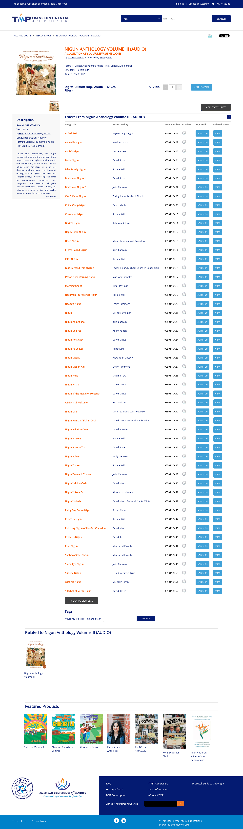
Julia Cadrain (120, 187)
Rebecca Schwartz (123, 223)
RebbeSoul (118, 348)
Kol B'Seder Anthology (141, 749)
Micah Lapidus (121, 241)
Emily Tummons (121, 303)
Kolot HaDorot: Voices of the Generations (199, 756)
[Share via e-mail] (210, 36)
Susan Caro (153, 267)
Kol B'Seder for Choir (171, 754)
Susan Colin (119, 510)
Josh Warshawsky (122, 277)
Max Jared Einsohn (123, 546)
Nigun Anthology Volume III (33, 675)
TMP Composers (158, 783)
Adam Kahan (120, 330)
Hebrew (42, 137)
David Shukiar (120, 429)
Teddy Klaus (119, 196)
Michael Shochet (136, 196)
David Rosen (119, 160)
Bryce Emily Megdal (123, 133)
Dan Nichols (119, 205)
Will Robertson (138, 241)
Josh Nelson (119, 402)
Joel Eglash (106, 57)
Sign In (180, 3)
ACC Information (158, 789)
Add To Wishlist (216, 107)
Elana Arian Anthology (113, 749)
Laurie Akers (119, 151)
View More (51, 196)
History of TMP (114, 789)
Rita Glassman (120, 285)
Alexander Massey (123, 357)
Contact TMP (156, 795)
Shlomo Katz (119, 375)
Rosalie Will (119, 169)
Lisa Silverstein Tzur (124, 573)
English (33, 137)
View (217, 133)
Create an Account (199, 3)
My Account (223, 3)
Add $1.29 (202, 133)
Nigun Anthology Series (38, 133)
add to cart (201, 87)
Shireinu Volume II (34, 747)
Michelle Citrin (121, 581)
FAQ (108, 783)
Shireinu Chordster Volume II (62, 749)
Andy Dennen (120, 456)
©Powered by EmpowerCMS (174, 824)
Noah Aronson (120, 142)
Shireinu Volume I (89, 747)
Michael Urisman (122, 312)
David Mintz (119, 339)
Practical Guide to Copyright (208, 783)
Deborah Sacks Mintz (138, 420)
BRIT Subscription (116, 795)
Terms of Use (19, 821)
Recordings (83, 69)
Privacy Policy (39, 821)
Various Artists (76, 57)
